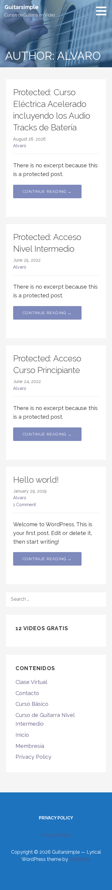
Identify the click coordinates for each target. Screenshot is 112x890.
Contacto (27, 693)
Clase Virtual (31, 682)
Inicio (22, 735)
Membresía (30, 746)
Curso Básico (32, 704)
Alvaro (19, 145)
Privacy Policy (33, 757)
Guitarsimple (21, 7)
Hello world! (36, 480)
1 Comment (24, 504)
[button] (103, 11)
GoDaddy (80, 859)
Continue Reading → (47, 191)
